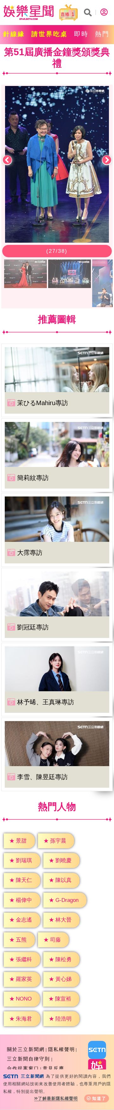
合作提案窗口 (23, 1068)
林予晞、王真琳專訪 (45, 702)
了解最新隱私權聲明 (58, 1098)
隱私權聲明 (61, 1049)
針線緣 (14, 33)
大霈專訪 (29, 552)
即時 (81, 33)
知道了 (99, 1098)
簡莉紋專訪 (33, 477)
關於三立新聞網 (26, 1049)
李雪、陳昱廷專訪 (42, 776)
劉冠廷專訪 (33, 627)
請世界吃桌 (49, 33)
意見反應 (53, 1068)
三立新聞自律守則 (28, 1058)
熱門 (102, 33)
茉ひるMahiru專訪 (42, 402)
